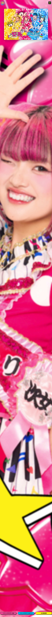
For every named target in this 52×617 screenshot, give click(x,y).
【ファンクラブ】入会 (8, 613)
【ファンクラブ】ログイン (26, 613)
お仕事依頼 (44, 613)
